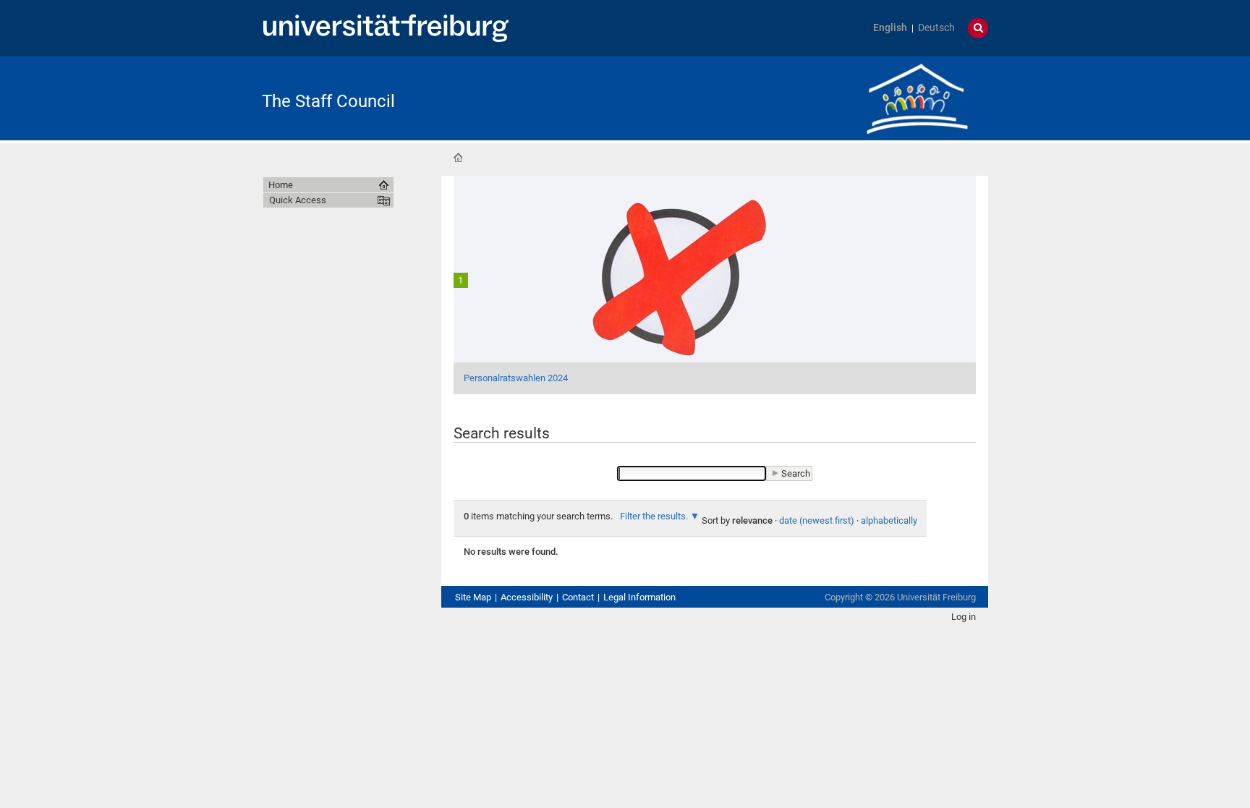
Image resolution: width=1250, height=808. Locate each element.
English (890, 28)
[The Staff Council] (917, 97)
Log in (963, 616)
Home (458, 158)
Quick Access (297, 200)
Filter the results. (655, 516)
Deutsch (936, 28)
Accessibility (527, 597)
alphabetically (889, 520)
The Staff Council (328, 101)
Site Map (473, 597)
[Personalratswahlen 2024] (715, 283)
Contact (578, 597)
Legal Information (639, 597)
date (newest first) (816, 520)
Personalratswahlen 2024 (516, 378)
